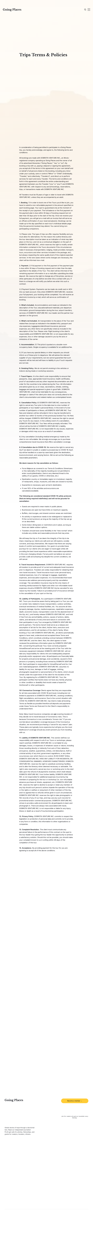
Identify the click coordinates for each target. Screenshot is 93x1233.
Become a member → (74, 1101)
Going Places (12, 9)
